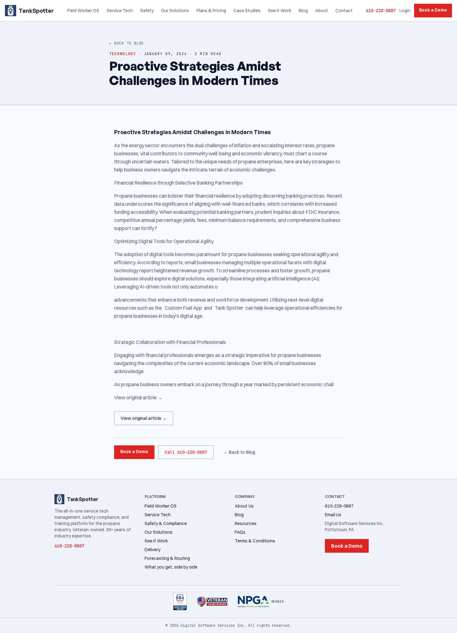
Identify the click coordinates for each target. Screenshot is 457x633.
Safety (147, 10)
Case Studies (247, 10)
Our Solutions (175, 10)
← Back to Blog (126, 43)
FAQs (240, 532)
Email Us (333, 515)
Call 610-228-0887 (186, 452)
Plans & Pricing (211, 10)
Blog (303, 10)
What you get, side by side (171, 567)
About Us (244, 506)
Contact (344, 10)
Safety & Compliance (166, 523)
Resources (245, 523)
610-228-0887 (381, 10)
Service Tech (120, 10)
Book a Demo (433, 10)
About (321, 10)
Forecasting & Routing (167, 558)
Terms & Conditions (255, 541)
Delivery (152, 549)
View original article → (144, 418)
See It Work (279, 10)
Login (404, 10)
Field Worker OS (83, 10)
